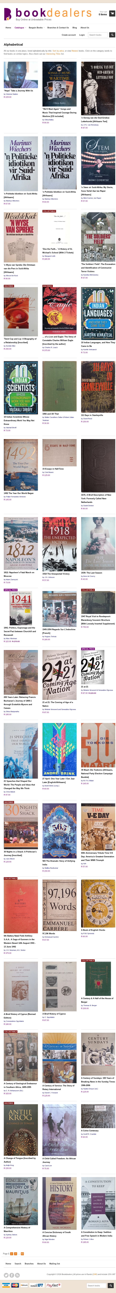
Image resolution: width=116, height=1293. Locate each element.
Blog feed (17, 1275)
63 (22, 1254)
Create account (69, 35)
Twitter (6, 1275)
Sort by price (58, 51)
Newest (75, 51)
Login (82, 35)
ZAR (95, 1274)
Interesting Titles (53, 54)
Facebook (11, 1275)
